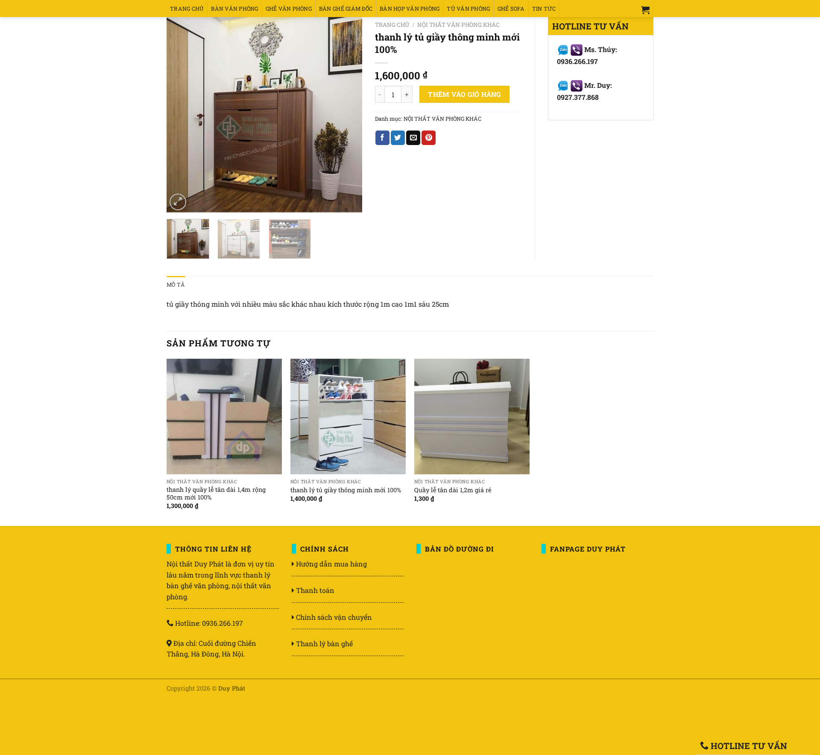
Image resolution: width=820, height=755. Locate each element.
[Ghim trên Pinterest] (429, 138)
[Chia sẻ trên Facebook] (382, 138)
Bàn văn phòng (234, 8)
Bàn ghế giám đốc (345, 8)
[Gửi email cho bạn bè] (413, 138)
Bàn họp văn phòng (409, 8)
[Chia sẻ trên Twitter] (398, 138)
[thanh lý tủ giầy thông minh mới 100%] (348, 416)
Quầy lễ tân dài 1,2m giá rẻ (452, 490)
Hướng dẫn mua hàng (331, 563)
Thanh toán (315, 590)
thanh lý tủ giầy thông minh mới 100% (345, 490)
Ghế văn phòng (289, 8)
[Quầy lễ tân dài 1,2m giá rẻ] (472, 416)
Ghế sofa (511, 8)
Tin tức (544, 8)
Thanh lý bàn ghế (324, 643)
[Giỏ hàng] (645, 9)
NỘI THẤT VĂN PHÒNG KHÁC (458, 25)
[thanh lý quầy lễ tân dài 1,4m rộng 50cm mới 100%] (224, 416)
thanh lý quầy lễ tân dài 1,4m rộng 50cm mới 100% (216, 494)
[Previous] (181, 114)
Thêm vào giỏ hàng (464, 94)
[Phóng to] (178, 202)
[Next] (347, 114)
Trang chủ (187, 8)
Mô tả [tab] (176, 284)
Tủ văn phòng (468, 8)
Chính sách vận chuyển (334, 617)
